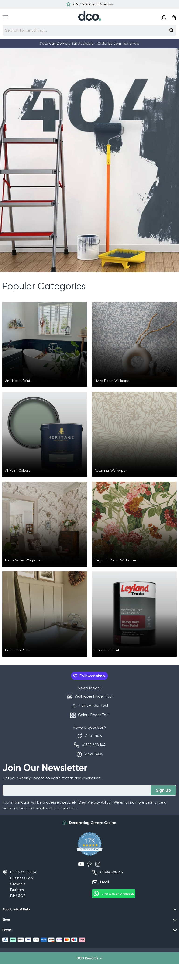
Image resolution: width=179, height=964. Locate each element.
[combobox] (89, 30)
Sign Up (163, 790)
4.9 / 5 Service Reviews (93, 4)
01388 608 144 (94, 744)
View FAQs (94, 754)
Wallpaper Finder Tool (93, 696)
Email (104, 882)
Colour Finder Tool (93, 715)
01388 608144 (111, 872)
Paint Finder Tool (93, 705)
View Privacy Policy (94, 802)
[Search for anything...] (171, 30)
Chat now (93, 735)
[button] (89, 958)
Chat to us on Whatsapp (118, 893)
